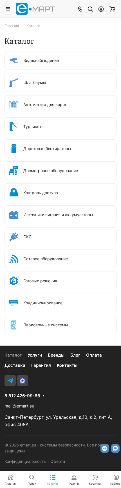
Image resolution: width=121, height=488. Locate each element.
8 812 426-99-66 (22, 395)
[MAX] (22, 380)
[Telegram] (10, 380)
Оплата (94, 355)
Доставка (15, 365)
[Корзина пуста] (112, 9)
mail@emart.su (19, 406)
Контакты (67, 365)
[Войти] (101, 9)
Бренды (56, 355)
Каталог (13, 355)
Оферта (57, 461)
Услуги (35, 355)
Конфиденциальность (25, 461)
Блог (75, 355)
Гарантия (41, 365)
